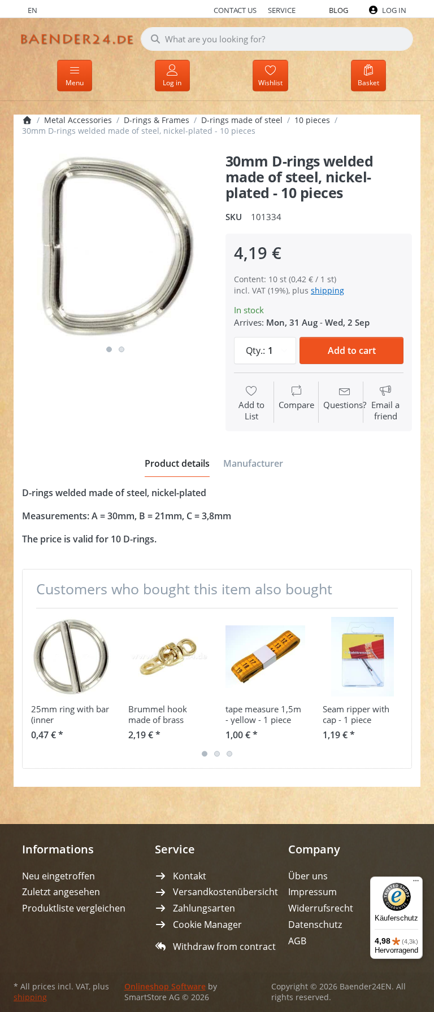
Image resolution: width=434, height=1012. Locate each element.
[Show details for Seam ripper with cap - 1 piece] (362, 656)
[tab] (177, 463)
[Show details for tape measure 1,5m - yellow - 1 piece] (265, 656)
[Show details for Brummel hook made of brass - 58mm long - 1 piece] (168, 656)
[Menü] (416, 883)
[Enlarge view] (115, 247)
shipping (327, 290)
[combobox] (277, 39)
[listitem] (115, 247)
